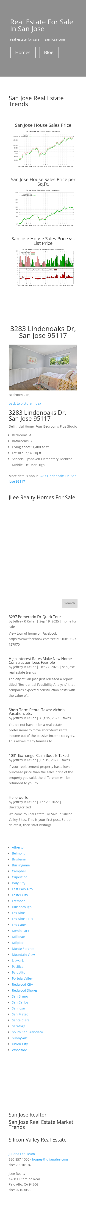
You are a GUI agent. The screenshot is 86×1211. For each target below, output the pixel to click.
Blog (48, 52)
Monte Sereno (22, 948)
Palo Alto (18, 972)
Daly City (18, 883)
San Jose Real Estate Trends (36, 101)
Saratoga (18, 1026)
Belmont (18, 853)
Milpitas (18, 942)
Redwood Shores (25, 990)
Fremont (18, 901)
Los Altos (18, 913)
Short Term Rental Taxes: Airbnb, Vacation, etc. (37, 711)
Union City (20, 1044)
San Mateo (20, 1014)
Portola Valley (22, 978)
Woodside (19, 1050)
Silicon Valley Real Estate (38, 1139)
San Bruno (20, 996)
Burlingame (21, 865)
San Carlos (20, 1002)
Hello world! (19, 797)
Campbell (19, 871)
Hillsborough (22, 907)
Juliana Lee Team (22, 1154)
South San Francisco (27, 1032)
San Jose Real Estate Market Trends (41, 1124)
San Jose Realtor (28, 1114)
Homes (23, 52)
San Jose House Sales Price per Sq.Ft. (43, 181)
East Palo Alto (22, 889)
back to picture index (25, 403)
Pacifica (17, 966)
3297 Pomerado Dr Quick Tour (35, 616)
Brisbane (19, 859)
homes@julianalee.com (50, 1159)
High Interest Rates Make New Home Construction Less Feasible (40, 660)
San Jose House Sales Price (43, 125)
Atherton (18, 847)
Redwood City (22, 984)
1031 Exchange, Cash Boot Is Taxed (39, 755)
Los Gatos (19, 925)
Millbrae (18, 937)
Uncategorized (20, 807)
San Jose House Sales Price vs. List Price (43, 240)
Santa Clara (21, 1020)
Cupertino (19, 877)
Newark (18, 960)
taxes (67, 718)
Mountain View (23, 954)
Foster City (20, 895)
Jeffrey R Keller (24, 621)
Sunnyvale (20, 1038)
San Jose (18, 1008)
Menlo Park (20, 931)
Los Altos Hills (22, 919)
